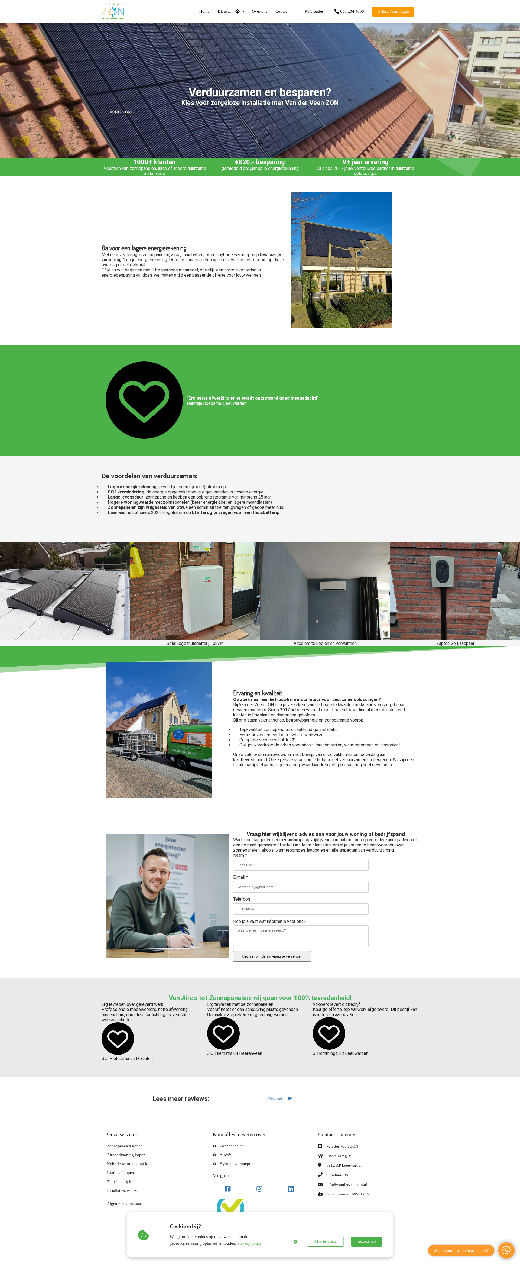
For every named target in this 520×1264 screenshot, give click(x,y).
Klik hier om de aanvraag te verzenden (272, 956)
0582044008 (337, 1175)
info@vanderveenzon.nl (346, 1184)
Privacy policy (249, 1243)
